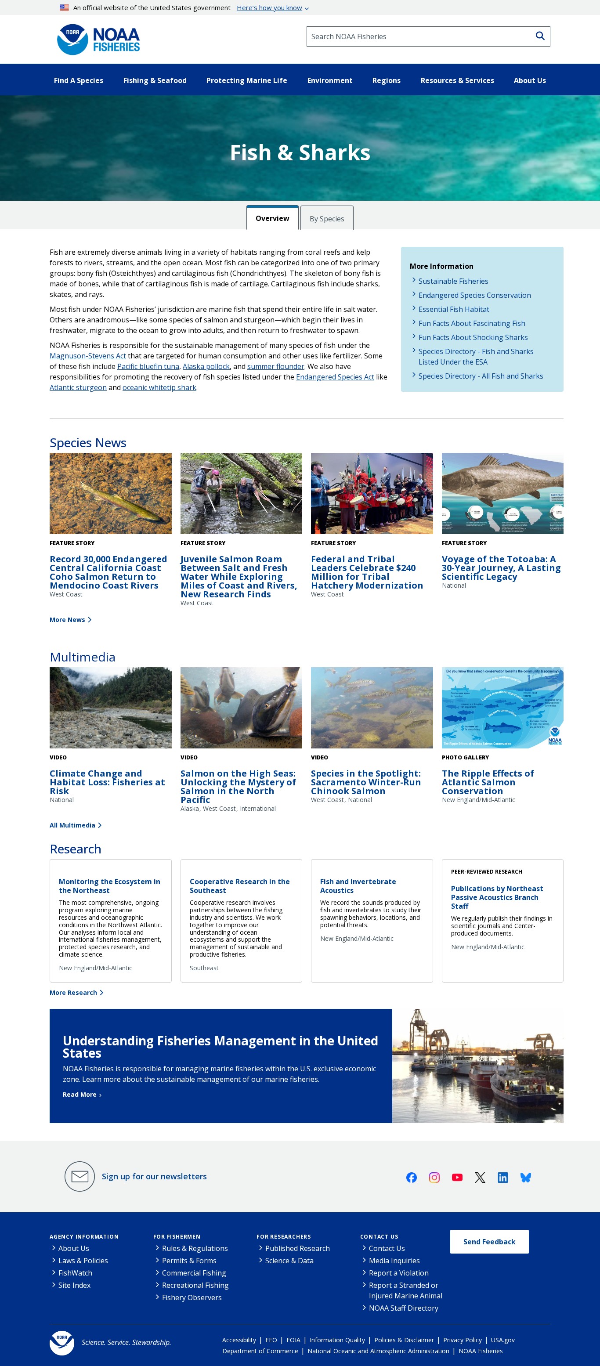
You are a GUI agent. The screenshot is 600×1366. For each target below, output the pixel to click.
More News (67, 619)
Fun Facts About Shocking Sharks (473, 337)
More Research (73, 992)
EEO (271, 1340)
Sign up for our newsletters (154, 1176)
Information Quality (337, 1340)
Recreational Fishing (195, 1285)
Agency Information (84, 1236)
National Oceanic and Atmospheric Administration (378, 1351)
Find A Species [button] (78, 80)
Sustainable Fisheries (453, 281)
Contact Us (379, 1236)
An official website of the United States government (187, 7)
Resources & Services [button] (457, 80)
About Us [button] (530, 80)
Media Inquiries (394, 1260)
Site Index (74, 1285)
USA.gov (503, 1340)
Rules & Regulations (195, 1248)
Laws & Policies (83, 1260)
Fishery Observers (192, 1297)
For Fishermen (177, 1236)
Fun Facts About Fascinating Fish (472, 323)
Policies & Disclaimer (404, 1340)
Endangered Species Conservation (475, 295)
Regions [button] (386, 80)
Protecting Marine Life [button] (246, 80)
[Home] (96, 36)
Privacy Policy (462, 1340)
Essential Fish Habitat (454, 309)
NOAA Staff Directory (403, 1308)
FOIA (293, 1340)
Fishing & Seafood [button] (155, 80)
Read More (80, 1094)
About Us (73, 1248)
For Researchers (284, 1236)
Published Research (297, 1248)
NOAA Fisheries (481, 1351)
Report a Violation (399, 1273)
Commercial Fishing (194, 1273)
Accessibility (239, 1340)
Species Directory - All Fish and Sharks (481, 376)
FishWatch (75, 1273)
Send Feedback (489, 1242)
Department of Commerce (260, 1351)
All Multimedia (72, 825)
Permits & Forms (189, 1260)
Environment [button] (330, 80)
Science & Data (289, 1260)
